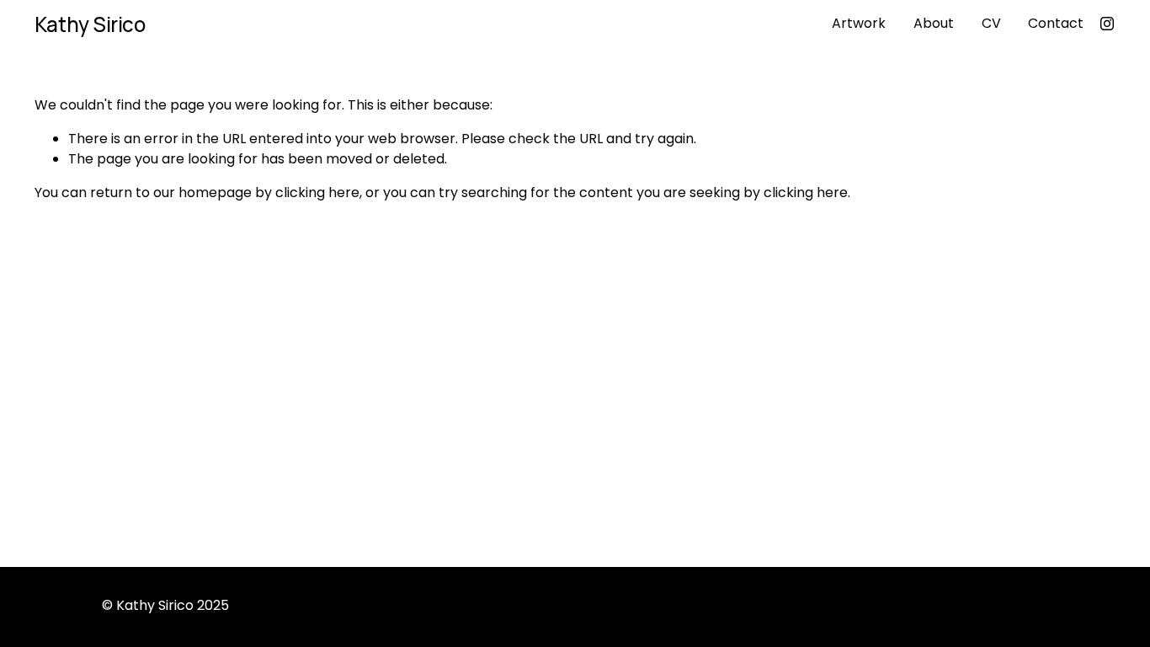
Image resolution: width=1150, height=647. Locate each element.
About (933, 23)
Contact (1055, 23)
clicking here (317, 192)
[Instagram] (1107, 23)
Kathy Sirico (90, 24)
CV (991, 23)
